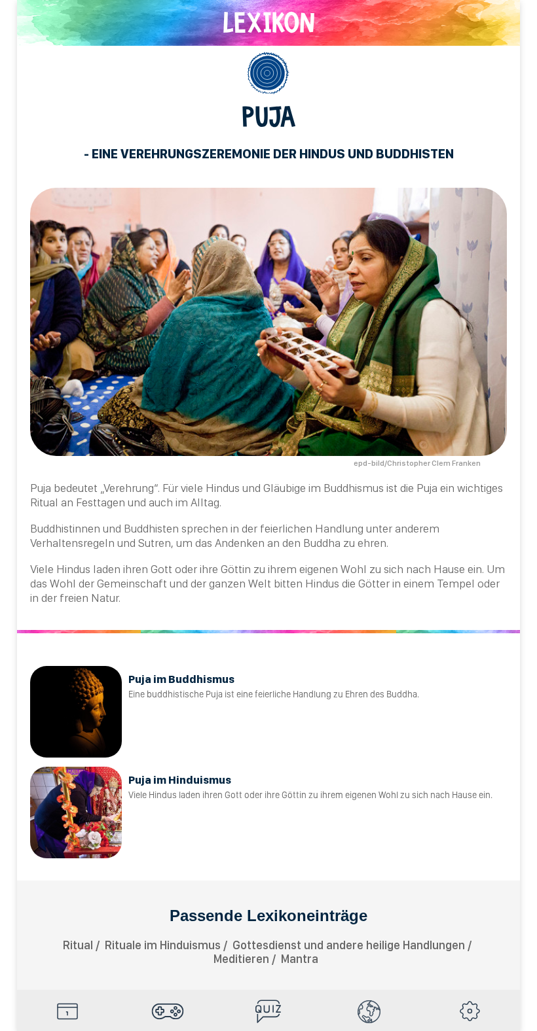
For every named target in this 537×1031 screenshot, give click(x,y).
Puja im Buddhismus (181, 679)
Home (67, 1011)
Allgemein (268, 73)
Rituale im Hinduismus (163, 945)
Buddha (322, 543)
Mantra (299, 959)
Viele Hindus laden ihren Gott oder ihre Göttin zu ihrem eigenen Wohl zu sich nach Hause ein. (310, 795)
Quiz (268, 1011)
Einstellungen (469, 1011)
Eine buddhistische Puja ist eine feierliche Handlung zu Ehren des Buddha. (273, 694)
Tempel (456, 583)
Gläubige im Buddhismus (323, 488)
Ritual (44, 502)
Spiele (168, 1011)
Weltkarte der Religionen (369, 1011)
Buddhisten (151, 528)
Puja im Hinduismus (179, 779)
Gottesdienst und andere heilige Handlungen (348, 945)
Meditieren (241, 959)
